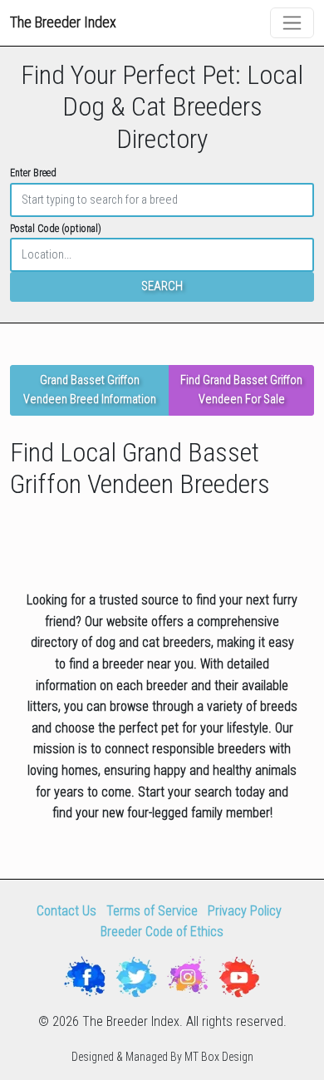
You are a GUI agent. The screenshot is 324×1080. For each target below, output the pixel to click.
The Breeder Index (63, 22)
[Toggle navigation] (292, 22)
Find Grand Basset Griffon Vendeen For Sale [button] (241, 390)
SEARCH (162, 286)
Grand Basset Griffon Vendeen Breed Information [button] (89, 390)
